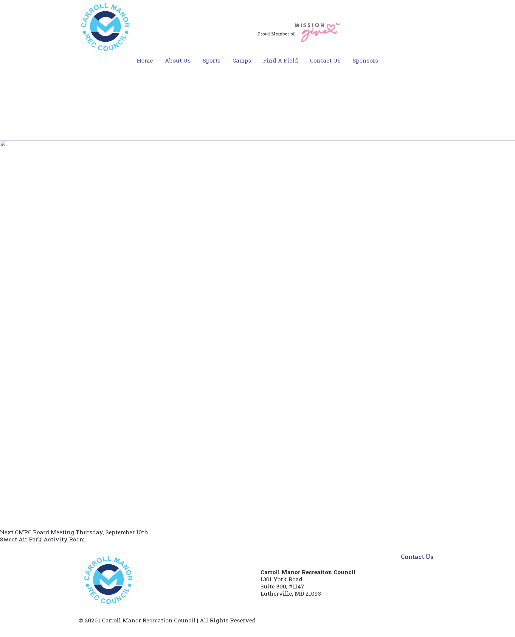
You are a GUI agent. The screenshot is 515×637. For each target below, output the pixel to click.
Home (145, 60)
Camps (241, 60)
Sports (212, 60)
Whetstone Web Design (159, 629)
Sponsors (365, 60)
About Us (178, 60)
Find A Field (280, 60)
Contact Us (325, 60)
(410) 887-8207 (280, 605)
